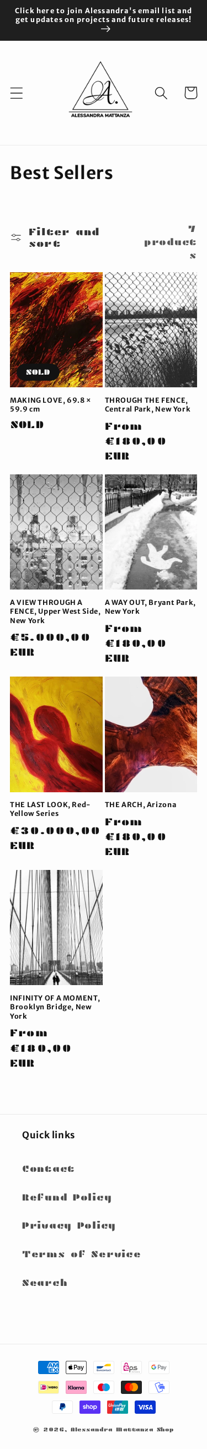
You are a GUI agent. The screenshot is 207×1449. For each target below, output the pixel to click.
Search (44, 1283)
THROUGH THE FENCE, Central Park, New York (148, 404)
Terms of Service (81, 1254)
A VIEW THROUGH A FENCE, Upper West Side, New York (55, 611)
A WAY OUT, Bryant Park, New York (151, 606)
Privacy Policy (69, 1225)
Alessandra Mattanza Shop (122, 1429)
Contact (48, 1169)
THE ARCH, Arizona (141, 805)
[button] (16, 92)
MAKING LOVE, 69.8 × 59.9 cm (51, 404)
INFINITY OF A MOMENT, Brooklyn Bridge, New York (55, 1007)
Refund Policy (67, 1197)
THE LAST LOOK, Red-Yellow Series (50, 809)
